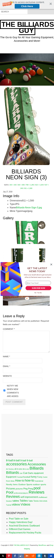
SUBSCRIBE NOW (38, 288)
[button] (37, 270)
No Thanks (38, 293)
